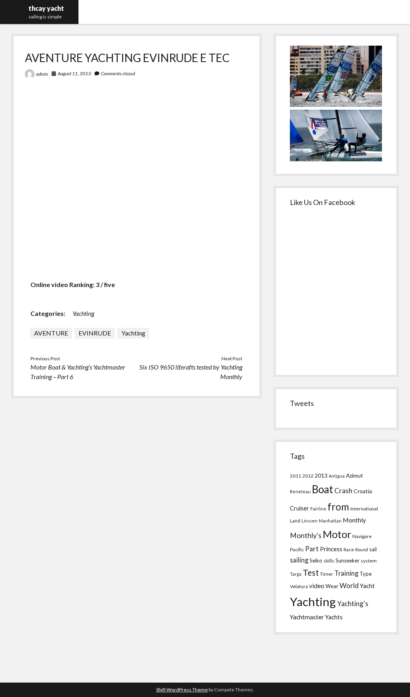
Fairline (318, 508)
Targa (295, 573)
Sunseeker (348, 560)
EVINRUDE (94, 333)
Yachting (83, 313)
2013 (321, 475)
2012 (308, 476)
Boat (322, 489)
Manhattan (330, 520)
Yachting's (352, 603)
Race (349, 549)
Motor (337, 534)
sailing (299, 560)
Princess (331, 549)
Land (295, 521)
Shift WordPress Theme (182, 690)
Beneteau (300, 491)
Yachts (334, 617)
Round (361, 549)
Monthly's (306, 535)
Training (346, 573)
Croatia (363, 491)
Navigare (362, 536)
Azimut (354, 475)
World (349, 585)
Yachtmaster (307, 617)
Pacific (297, 549)
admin (42, 74)
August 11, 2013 (74, 73)
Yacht (367, 585)
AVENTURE (51, 333)
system (369, 561)
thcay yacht (46, 8)
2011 (295, 476)
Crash (343, 490)
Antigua (337, 475)
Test (311, 572)
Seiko (316, 560)
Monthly (354, 520)
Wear (332, 586)
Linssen (309, 520)
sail (373, 549)
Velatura (299, 586)
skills (329, 561)
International (364, 509)
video (316, 585)
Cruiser (299, 508)
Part (312, 549)
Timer (326, 574)
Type (366, 573)
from (338, 506)
